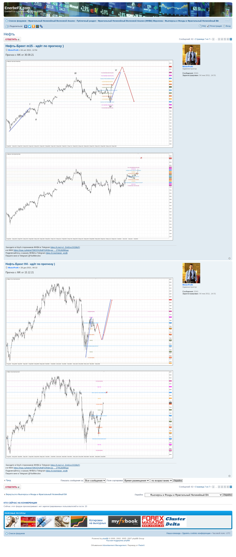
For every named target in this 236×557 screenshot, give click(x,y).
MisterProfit (13, 50)
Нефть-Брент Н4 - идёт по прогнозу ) (30, 264)
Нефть (9, 34)
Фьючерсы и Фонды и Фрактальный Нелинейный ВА (192, 21)
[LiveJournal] (41, 26)
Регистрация (216, 26)
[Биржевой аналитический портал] (176, 526)
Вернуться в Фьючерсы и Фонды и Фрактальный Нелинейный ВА (36, 494)
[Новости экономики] (45, 526)
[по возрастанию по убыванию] (166, 480)
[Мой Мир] (37, 26)
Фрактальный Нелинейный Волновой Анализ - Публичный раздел (62, 21)
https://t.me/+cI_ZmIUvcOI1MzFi (65, 247)
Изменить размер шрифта (227, 20)
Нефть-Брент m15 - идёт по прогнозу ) (35, 46)
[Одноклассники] (34, 26)
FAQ (204, 26)
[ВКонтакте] (26, 26)
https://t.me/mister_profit (56, 253)
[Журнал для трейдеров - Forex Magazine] (153, 526)
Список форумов (17, 21)
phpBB (105, 538)
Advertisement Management (114, 545)
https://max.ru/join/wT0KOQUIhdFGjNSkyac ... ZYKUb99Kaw (41, 250)
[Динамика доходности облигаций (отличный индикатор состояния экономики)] (62, 526)
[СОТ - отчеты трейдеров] (78, 526)
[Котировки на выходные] (97, 526)
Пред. (8, 480)
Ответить (8, 38)
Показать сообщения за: (72, 480)
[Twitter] (30, 26)
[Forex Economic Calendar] (124, 526)
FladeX (141, 545)
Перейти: (139, 495)
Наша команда (173, 533)
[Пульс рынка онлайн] (28, 526)
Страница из (202, 39)
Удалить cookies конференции (196, 533)
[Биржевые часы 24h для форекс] (13, 526)
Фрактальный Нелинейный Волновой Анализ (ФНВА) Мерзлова (130, 21)
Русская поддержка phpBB (118, 540)
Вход (228, 26)
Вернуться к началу (229, 258)
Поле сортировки (115, 480)
